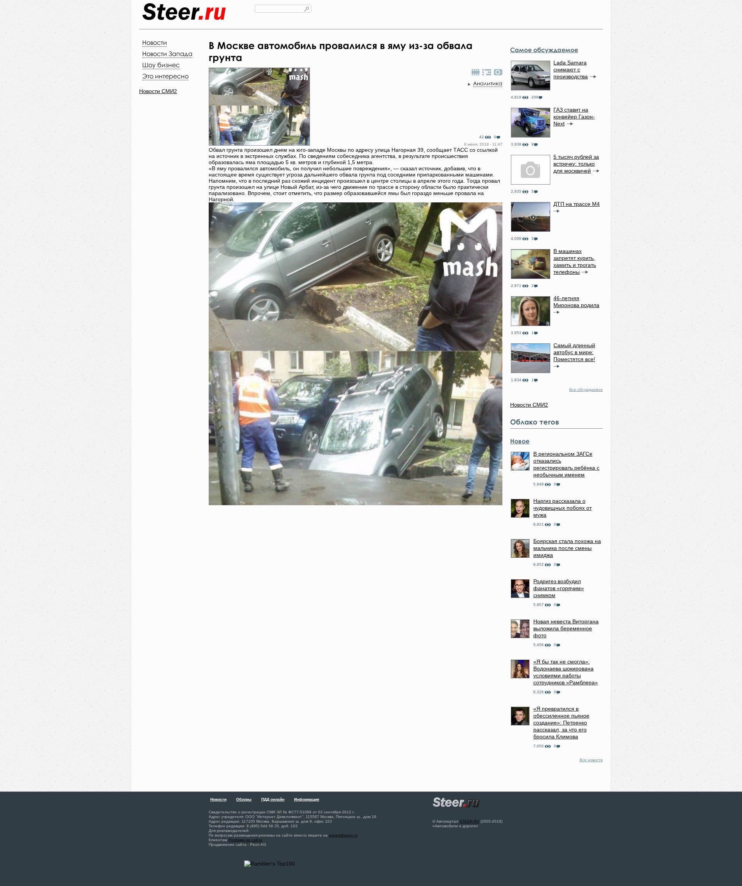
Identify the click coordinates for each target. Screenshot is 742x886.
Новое (519, 441)
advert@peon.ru (343, 835)
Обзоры (244, 799)
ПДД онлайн (272, 799)
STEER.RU (469, 821)
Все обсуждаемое (586, 389)
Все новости (591, 760)
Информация (306, 799)
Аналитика (487, 83)
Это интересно (165, 76)
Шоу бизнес (161, 65)
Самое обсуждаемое (544, 50)
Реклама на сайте (245, 840)
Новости (154, 42)
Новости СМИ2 (158, 91)
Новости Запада (167, 54)
